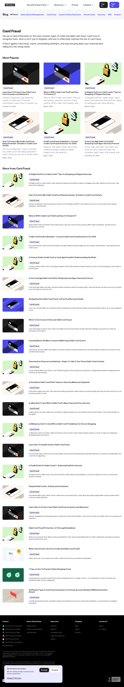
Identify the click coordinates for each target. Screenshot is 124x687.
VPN (110, 15)
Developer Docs (56, 633)
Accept (44, 670)
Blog (76, 626)
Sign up (113, 5)
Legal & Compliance (58, 636)
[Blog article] (21, 74)
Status (53, 639)
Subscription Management (32, 15)
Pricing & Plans (8, 646)
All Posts (14, 14)
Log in (102, 5)
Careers (78, 633)
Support (54, 629)
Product (117, 15)
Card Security (31, 633)
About (77, 629)
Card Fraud (51, 15)
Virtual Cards (89, 15)
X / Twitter (102, 629)
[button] (37, 5)
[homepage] (14, 5)
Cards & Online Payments (70, 15)
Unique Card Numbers (34, 629)
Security (101, 15)
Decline (55, 670)
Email (101, 626)
